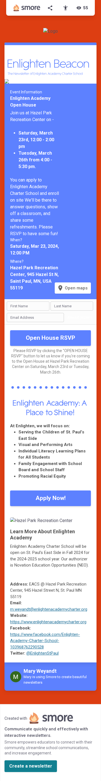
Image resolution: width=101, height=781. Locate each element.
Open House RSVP (50, 337)
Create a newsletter (30, 766)
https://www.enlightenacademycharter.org (48, 621)
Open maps (72, 288)
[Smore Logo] (27, 7)
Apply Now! (51, 498)
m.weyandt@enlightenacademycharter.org (48, 609)
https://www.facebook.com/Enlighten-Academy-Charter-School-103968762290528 (45, 641)
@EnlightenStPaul (42, 653)
